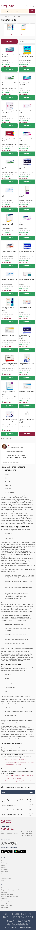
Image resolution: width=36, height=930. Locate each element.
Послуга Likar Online (6, 905)
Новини (3, 865)
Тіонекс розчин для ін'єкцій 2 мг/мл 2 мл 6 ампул (19, 775)
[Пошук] (32, 11)
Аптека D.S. (4, 17)
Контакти (3, 873)
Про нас (3, 860)
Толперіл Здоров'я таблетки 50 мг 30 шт (16, 759)
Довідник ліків (4, 907)
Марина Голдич (12, 446)
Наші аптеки (4, 892)
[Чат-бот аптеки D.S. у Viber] (16, 843)
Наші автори (4, 871)
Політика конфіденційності (8, 876)
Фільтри (9, 41)
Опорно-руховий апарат (16, 17)
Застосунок (4, 898)
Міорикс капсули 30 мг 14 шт (13, 778)
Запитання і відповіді (6, 900)
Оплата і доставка (6, 903)
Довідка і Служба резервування (9, 896)
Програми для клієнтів (7, 894)
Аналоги (27, 433)
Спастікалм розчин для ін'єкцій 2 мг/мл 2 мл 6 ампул (20, 781)
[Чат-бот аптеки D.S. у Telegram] (12, 843)
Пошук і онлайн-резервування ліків (10, 890)
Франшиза (4, 867)
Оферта (3, 880)
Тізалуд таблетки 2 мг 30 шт (13, 764)
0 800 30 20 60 (8, 829)
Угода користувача (6, 878)
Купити (10, 69)
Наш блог (3, 887)
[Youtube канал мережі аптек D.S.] (9, 843)
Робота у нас (4, 869)
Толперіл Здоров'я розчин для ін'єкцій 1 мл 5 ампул (19, 762)
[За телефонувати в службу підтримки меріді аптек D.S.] (27, 7)
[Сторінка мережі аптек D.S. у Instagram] (6, 843)
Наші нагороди (5, 863)
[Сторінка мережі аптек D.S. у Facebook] (2, 843)
